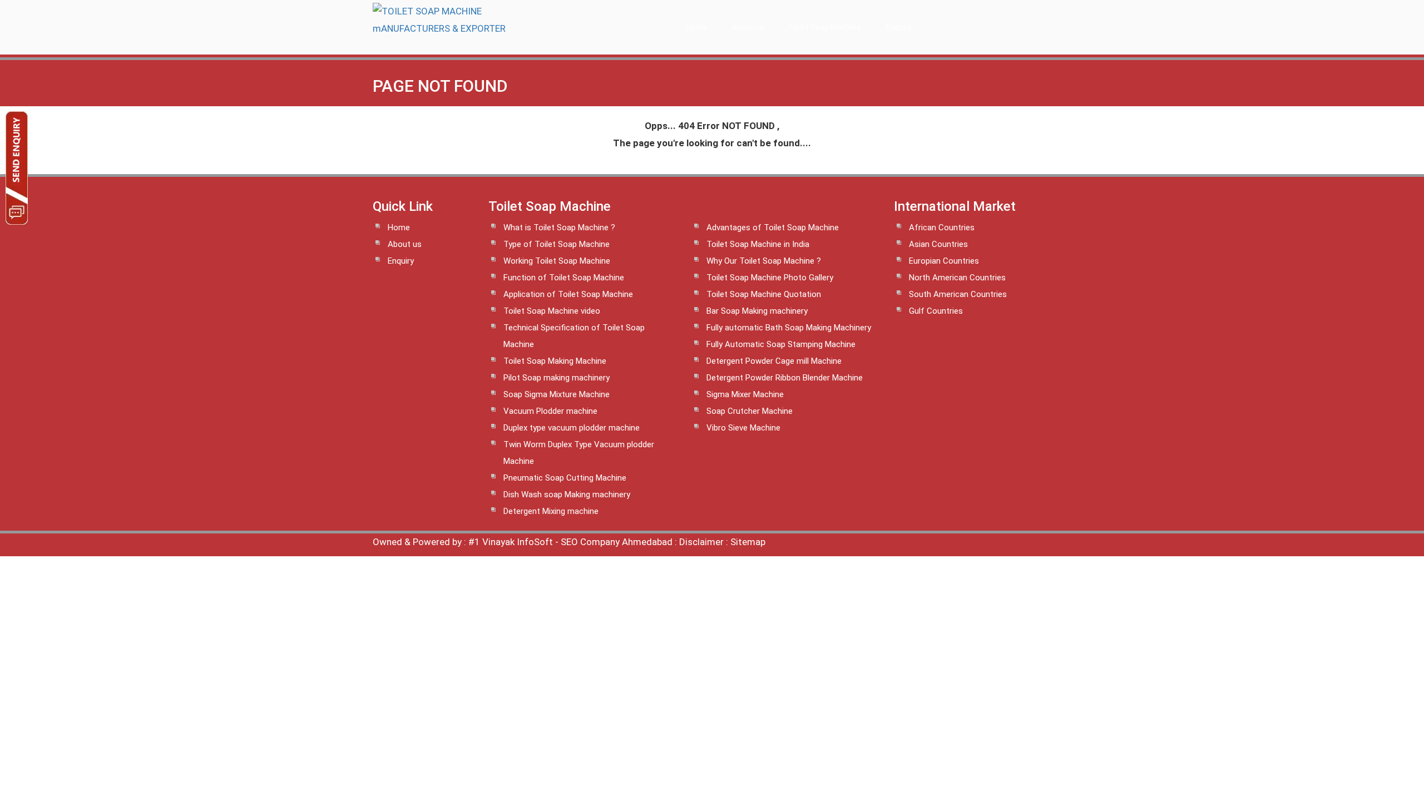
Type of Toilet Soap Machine (556, 244)
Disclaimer (701, 541)
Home (696, 27)
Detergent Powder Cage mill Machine (774, 361)
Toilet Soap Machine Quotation (763, 294)
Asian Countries (938, 244)
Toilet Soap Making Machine (554, 361)
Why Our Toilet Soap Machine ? (763, 261)
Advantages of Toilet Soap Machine (772, 227)
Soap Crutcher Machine (749, 411)
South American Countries (958, 294)
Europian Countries (944, 261)
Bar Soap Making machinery (757, 311)
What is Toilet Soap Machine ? (559, 227)
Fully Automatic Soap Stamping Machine (781, 344)
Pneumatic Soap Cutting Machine (564, 478)
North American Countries (957, 278)
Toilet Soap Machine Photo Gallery (769, 278)
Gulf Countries (936, 311)
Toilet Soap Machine (824, 27)
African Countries (942, 227)
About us (747, 27)
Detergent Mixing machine (551, 511)
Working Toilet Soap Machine (556, 261)
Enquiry (899, 27)
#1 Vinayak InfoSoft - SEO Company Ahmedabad (570, 541)
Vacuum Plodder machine (550, 411)
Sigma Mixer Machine (745, 394)
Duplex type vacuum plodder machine (571, 428)
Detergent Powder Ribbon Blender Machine (784, 378)
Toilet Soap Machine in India (757, 244)
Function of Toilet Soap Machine (563, 278)
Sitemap (747, 541)
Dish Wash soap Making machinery (566, 495)
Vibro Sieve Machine (743, 428)
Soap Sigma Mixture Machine (556, 394)
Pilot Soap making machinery (556, 378)
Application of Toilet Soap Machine (568, 294)
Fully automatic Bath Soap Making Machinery (788, 328)
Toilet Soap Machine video (551, 311)
